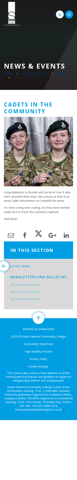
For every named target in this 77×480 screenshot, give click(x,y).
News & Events (35, 73)
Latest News (24, 77)
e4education (46, 329)
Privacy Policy (38, 359)
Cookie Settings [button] (38, 366)
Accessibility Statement (38, 344)
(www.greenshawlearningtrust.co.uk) (38, 409)
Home (8, 73)
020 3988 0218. (47, 406)
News (61, 73)
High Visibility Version (38, 351)
